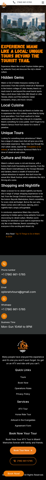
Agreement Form (23, 425)
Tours (23, 377)
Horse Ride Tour (23, 414)
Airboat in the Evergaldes (23, 420)
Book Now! (14, 473)
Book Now (23, 382)
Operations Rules (23, 388)
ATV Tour (23, 409)
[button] (43, 2)
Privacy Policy (23, 394)
